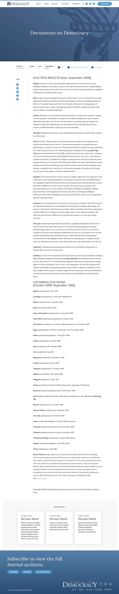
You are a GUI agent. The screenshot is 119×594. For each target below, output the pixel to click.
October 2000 (20, 68)
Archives (27, 572)
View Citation (98, 67)
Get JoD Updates (43, 572)
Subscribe (76, 4)
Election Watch (30, 519)
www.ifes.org (42, 478)
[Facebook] (87, 4)
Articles (54, 4)
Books (47, 4)
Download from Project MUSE (78, 67)
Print (61, 67)
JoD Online (65, 4)
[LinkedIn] (94, 4)
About (38, 4)
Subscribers (104, 4)
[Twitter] (90, 4)
